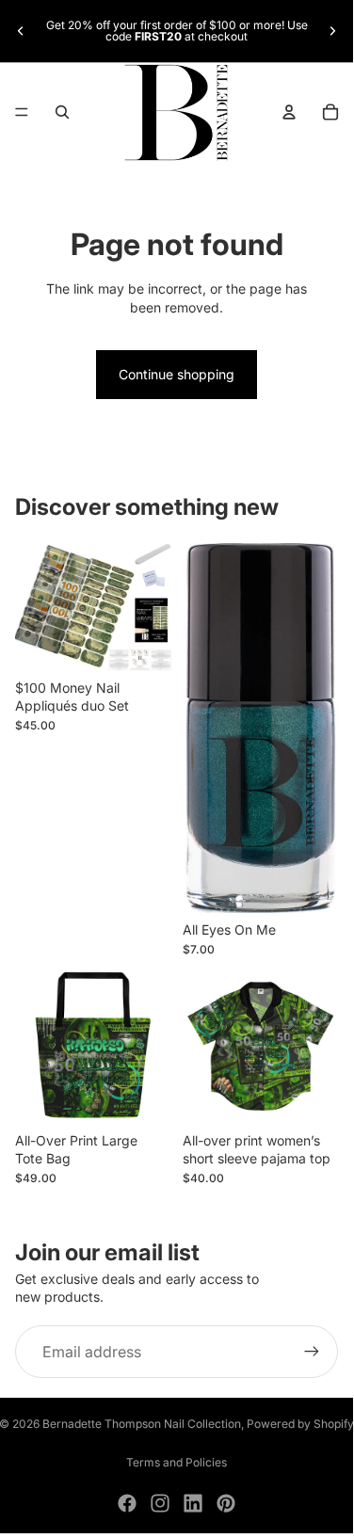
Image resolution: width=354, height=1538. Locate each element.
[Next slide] (332, 31)
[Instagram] (160, 1503)
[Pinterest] (226, 1503)
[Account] (289, 112)
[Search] (62, 112)
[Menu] (21, 113)
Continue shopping (176, 374)
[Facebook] (127, 1503)
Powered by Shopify (300, 1424)
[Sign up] (312, 1352)
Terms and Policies (176, 1462)
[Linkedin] (193, 1503)
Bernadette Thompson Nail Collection (141, 1424)
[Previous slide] (20, 31)
